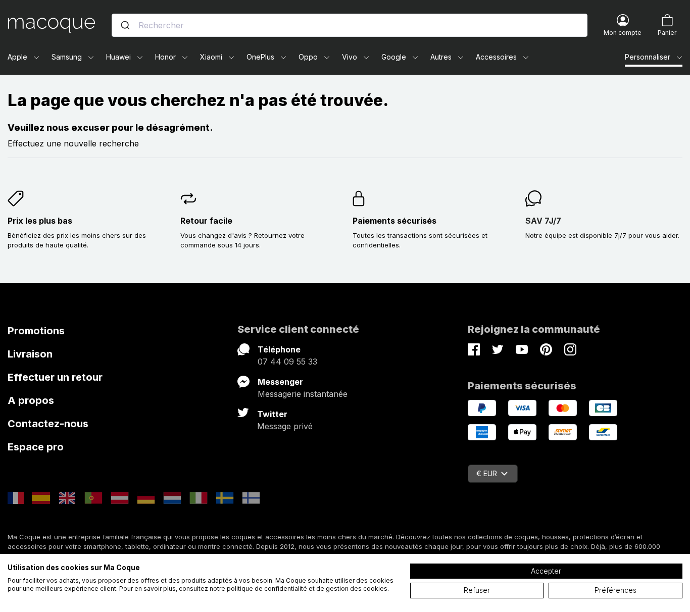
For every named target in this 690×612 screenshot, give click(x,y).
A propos (31, 400)
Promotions (36, 331)
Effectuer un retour (55, 377)
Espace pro (36, 447)
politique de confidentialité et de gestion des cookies (307, 588)
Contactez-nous (48, 424)
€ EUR (486, 473)
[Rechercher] (125, 25)
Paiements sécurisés (394, 221)
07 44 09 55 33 (287, 361)
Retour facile (206, 221)
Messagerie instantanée (303, 394)
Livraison (30, 354)
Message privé (285, 426)
